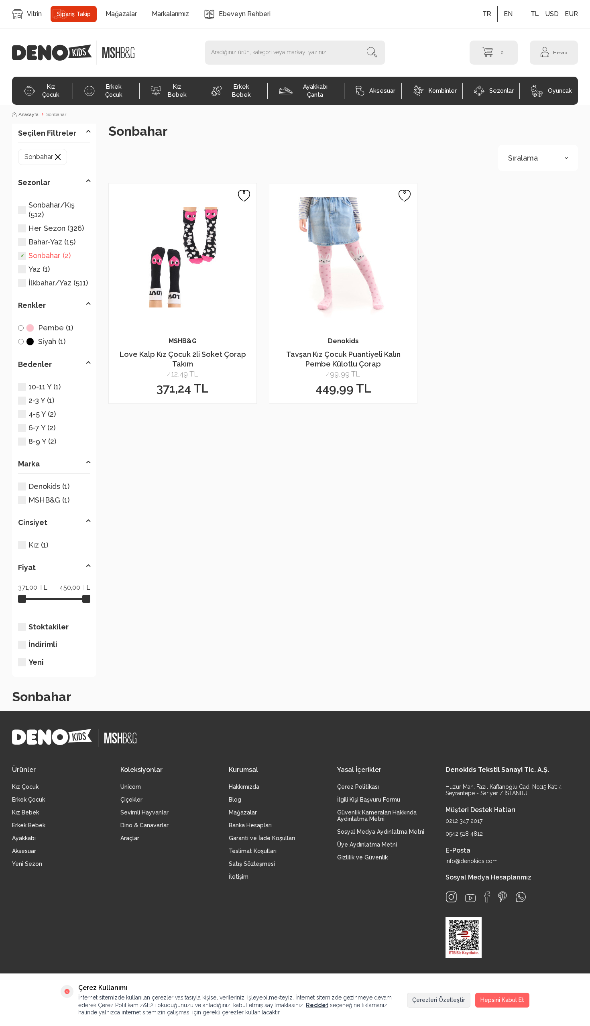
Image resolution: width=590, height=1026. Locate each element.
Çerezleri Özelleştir (438, 1000)
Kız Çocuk (50, 90)
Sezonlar (501, 90)
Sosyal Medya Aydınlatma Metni (380, 832)
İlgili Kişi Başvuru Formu (368, 799)
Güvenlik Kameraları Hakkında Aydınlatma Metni (377, 815)
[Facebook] (487, 897)
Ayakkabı (24, 838)
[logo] (56, 53)
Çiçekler (131, 799)
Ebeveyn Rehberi (245, 14)
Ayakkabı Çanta (315, 90)
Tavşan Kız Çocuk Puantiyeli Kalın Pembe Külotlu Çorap (343, 359)
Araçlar (129, 838)
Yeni (36, 662)
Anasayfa (28, 114)
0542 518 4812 (464, 834)
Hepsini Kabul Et (502, 1000)
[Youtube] (470, 898)
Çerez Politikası (358, 787)
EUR (571, 14)
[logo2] (118, 53)
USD (552, 14)
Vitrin (34, 14)
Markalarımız (170, 14)
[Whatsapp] (521, 897)
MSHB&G (183, 341)
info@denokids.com (472, 861)
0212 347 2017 (464, 821)
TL (535, 14)
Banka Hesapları (250, 825)
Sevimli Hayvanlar (144, 812)
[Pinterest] (502, 897)
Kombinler (443, 90)
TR (486, 14)
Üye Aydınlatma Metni (367, 844)
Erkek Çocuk (113, 90)
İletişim (238, 876)
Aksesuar (382, 90)
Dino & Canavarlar (144, 825)
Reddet (317, 1005)
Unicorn (130, 787)
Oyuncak (560, 90)
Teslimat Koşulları (253, 851)
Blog (235, 799)
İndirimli (42, 644)
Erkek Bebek (241, 90)
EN (508, 14)
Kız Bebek (177, 90)
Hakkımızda (244, 787)
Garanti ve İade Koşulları (262, 838)
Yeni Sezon (27, 864)
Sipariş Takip (74, 14)
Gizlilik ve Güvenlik (362, 857)
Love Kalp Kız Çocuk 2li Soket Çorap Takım (183, 359)
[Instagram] (451, 897)
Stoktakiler (48, 627)
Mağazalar (121, 14)
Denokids (343, 341)
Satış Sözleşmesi (252, 864)
